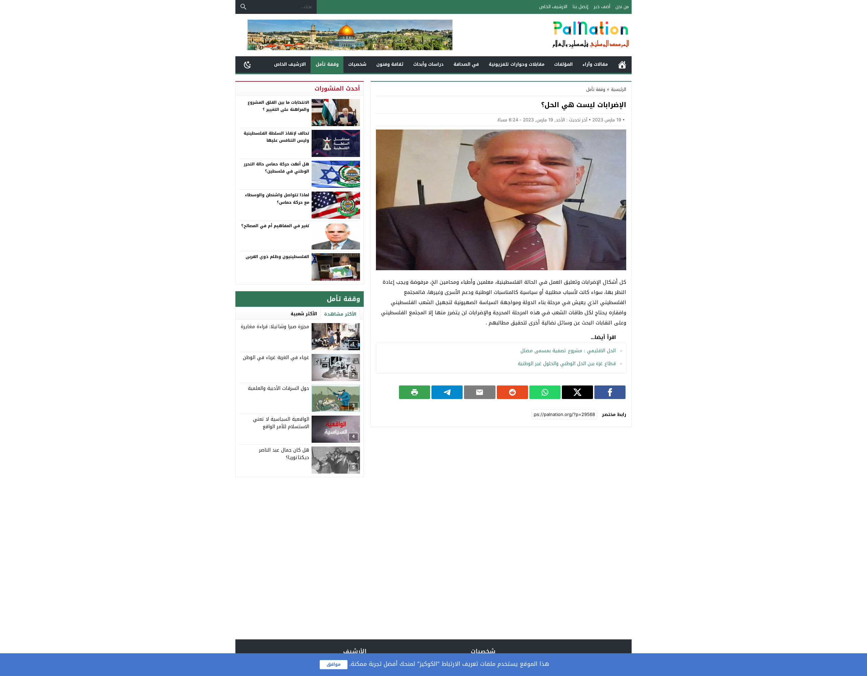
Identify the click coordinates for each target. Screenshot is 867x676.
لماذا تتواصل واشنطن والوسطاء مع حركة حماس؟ (277, 198)
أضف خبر (602, 6)
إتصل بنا (580, 6)
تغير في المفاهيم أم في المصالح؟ (275, 226)
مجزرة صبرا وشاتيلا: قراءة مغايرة (275, 326)
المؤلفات (563, 64)
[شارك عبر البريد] (479, 392)
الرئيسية (622, 64)
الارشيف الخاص (553, 6)
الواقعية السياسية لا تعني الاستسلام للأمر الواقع (281, 423)
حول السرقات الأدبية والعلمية (278, 388)
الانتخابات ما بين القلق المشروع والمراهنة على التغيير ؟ (278, 106)
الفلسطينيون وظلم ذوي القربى (277, 256)
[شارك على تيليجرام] (447, 392)
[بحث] (243, 7)
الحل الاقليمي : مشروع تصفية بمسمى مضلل (568, 350)
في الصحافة (466, 64)
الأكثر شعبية (304, 314)
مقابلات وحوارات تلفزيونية (517, 64)
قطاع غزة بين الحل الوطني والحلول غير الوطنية (567, 363)
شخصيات (357, 64)
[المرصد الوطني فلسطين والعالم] (557, 35)
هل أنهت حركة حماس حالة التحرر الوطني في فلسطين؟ (276, 167)
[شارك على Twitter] (577, 392)
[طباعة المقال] (414, 392)
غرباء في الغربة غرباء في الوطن (276, 357)
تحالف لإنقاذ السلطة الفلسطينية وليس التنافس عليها (276, 137)
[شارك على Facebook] (610, 392)
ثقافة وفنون (390, 64)
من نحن (622, 6)
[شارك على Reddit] (512, 392)
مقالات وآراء (595, 64)
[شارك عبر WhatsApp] (545, 392)
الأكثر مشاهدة (340, 314)
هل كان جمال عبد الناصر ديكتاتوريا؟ (284, 453)
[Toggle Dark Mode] (247, 64)
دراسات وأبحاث (428, 64)
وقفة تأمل (327, 64)
